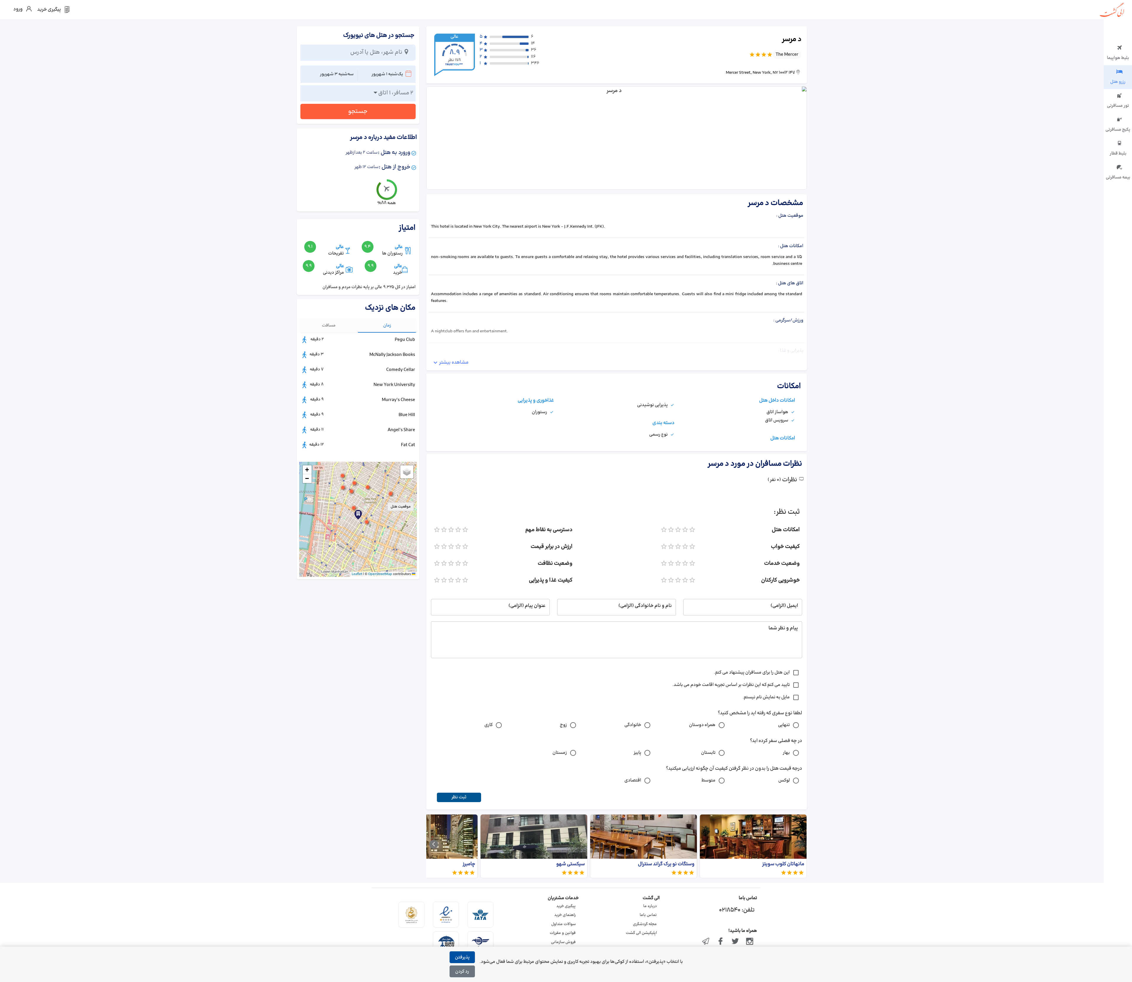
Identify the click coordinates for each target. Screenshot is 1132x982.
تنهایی (784, 725)
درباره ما (650, 906)
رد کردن (462, 971)
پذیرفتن (462, 957)
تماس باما (648, 915)
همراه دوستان (702, 725)
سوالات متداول (563, 924)
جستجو (358, 111)
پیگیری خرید (566, 906)
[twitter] (735, 942)
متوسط (708, 780)
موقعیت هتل (401, 506)
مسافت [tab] (328, 325)
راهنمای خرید (565, 915)
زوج (563, 725)
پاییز (637, 752)
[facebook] (720, 942)
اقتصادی (632, 780)
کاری (488, 725)
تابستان (708, 752)
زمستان (559, 752)
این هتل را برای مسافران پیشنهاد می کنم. (752, 672)
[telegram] (706, 942)
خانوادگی (632, 725)
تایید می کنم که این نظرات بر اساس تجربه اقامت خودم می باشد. (731, 685)
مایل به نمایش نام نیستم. (766, 697)
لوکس (784, 780)
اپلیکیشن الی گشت (641, 933)
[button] (353, 508)
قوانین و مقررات (563, 933)
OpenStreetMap (380, 574)
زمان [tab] (387, 325)
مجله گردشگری (645, 924)
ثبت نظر (458, 797)
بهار (786, 752)
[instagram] (750, 942)
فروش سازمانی (563, 942)
